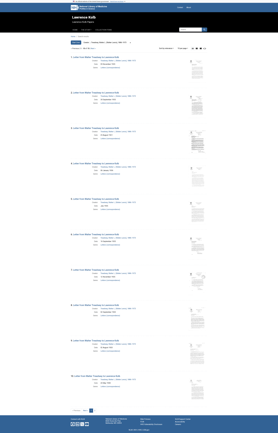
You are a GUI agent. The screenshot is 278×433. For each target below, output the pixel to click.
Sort (165, 48)
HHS (140, 430)
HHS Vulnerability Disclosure (151, 424)
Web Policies (145, 419)
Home (75, 30)
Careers (178, 424)
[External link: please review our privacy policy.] (73, 424)
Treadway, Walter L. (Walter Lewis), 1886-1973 (118, 61)
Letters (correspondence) (110, 68)
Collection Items (103, 30)
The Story (86, 30)
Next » (93, 48)
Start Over (76, 42)
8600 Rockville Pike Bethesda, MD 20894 (114, 422)
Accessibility (180, 422)
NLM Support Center (183, 419)
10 (182, 48)
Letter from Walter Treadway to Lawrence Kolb (96, 57)
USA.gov (146, 430)
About (188, 7)
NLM (130, 430)
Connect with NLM (78, 419)
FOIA (142, 422)
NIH (135, 430)
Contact (180, 7)
